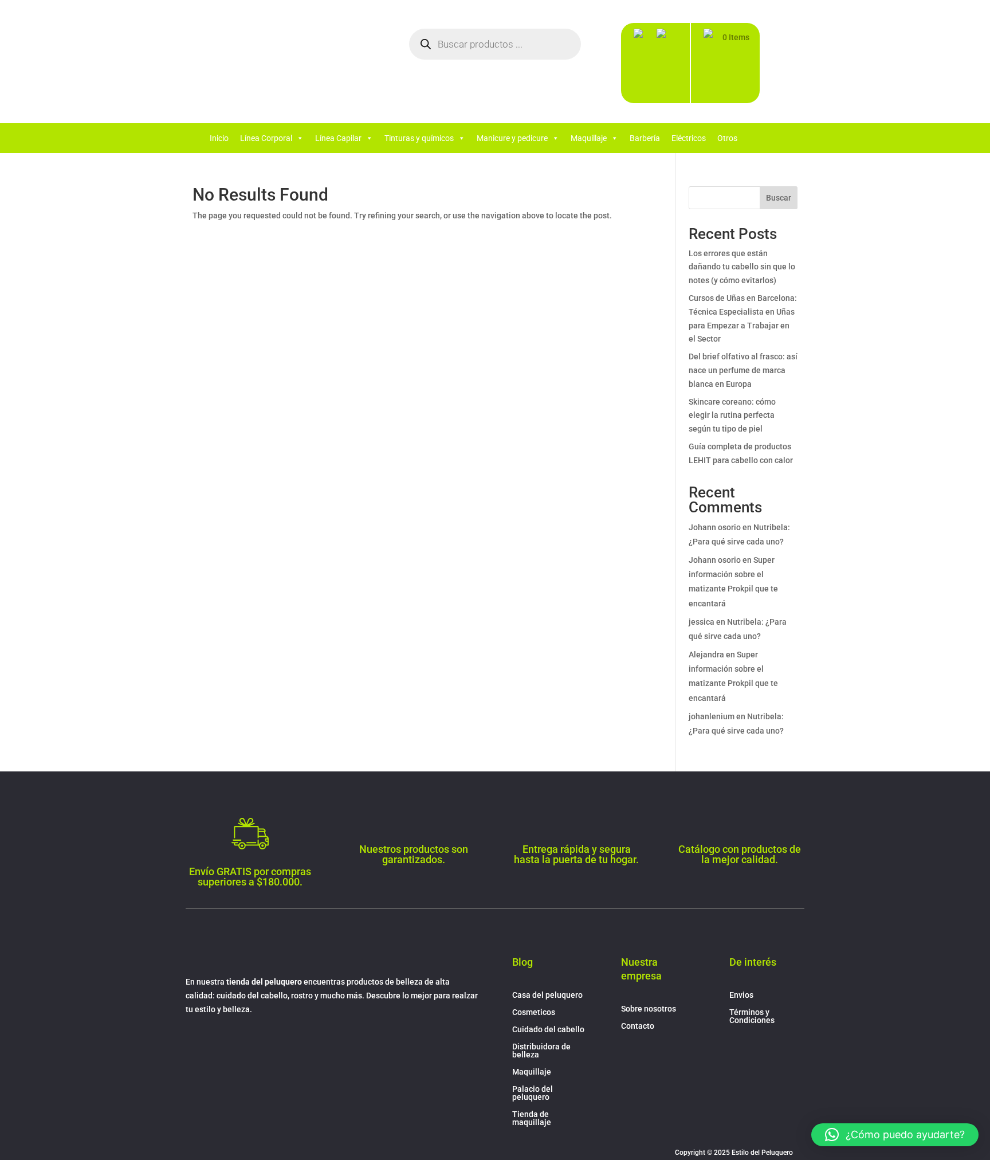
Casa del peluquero (547, 995)
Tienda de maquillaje (531, 1118)
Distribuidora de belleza (541, 1051)
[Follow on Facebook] (195, 1042)
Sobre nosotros (648, 1009)
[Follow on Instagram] (218, 1042)
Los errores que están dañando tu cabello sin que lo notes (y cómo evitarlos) (742, 267)
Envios (741, 995)
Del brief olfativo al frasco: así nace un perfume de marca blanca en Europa (743, 370)
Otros (727, 138)
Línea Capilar (338, 138)
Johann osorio (715, 527)
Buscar (778, 197)
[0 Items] (712, 65)
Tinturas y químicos (419, 138)
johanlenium (711, 716)
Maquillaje (589, 138)
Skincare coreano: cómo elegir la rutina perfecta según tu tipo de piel (732, 415)
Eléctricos (688, 138)
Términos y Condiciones (752, 1016)
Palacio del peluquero (532, 1093)
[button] (895, 1134)
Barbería (645, 138)
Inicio (219, 138)
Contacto (637, 1026)
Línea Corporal (266, 138)
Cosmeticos (533, 1012)
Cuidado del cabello (548, 1029)
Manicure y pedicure (512, 138)
